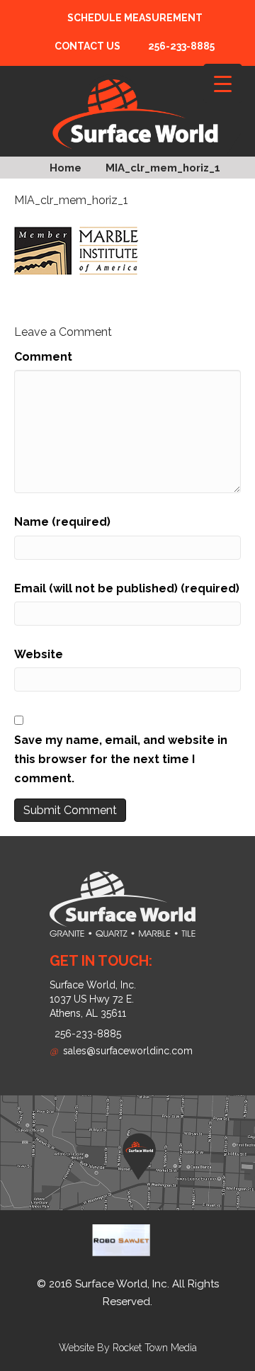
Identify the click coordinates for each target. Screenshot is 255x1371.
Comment (43, 356)
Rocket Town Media (155, 1347)
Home (65, 168)
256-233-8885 (88, 1033)
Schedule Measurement (135, 17)
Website (38, 654)
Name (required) (62, 522)
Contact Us (87, 46)
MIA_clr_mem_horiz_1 (163, 168)
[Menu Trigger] (222, 83)
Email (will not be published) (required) (126, 588)
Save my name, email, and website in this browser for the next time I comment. (120, 759)
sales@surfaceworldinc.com (121, 1050)
